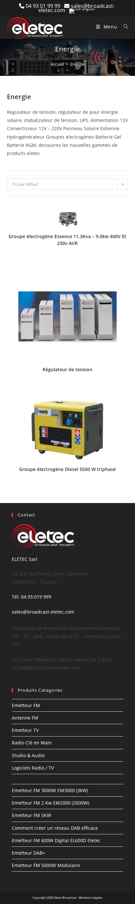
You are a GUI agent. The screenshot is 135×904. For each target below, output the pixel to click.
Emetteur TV (25, 730)
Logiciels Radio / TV (33, 768)
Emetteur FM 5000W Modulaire (46, 865)
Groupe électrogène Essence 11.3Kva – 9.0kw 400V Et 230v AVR (67, 239)
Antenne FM (25, 718)
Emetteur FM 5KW (31, 815)
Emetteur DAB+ (28, 853)
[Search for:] (123, 27)
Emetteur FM (26, 705)
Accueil (57, 64)
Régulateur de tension (67, 369)
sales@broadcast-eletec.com (43, 612)
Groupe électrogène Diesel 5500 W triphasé (67, 469)
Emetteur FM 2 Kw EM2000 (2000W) (50, 803)
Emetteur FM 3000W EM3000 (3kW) (50, 790)
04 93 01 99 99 (45, 5)
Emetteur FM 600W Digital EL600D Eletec (56, 840)
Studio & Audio (28, 755)
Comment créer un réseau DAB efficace (55, 828)
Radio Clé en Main (32, 742)
